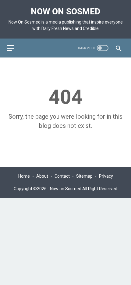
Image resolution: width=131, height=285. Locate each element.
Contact (62, 176)
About (42, 176)
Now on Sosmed (65, 11)
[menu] (14, 48)
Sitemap (84, 176)
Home (24, 176)
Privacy (106, 176)
